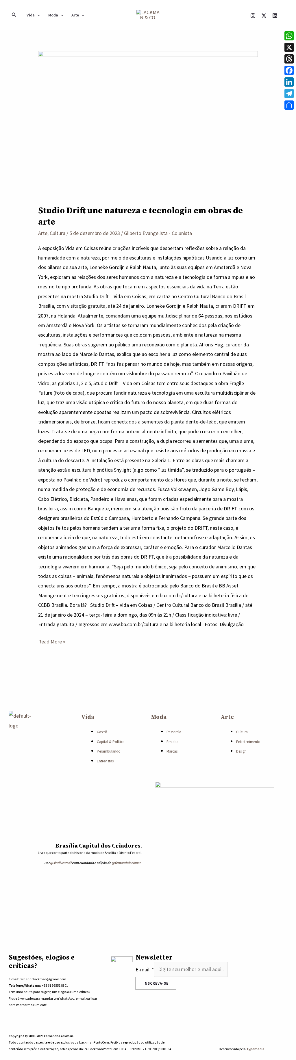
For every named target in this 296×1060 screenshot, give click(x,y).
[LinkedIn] (289, 82)
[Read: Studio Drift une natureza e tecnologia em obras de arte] (148, 123)
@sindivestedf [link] (60, 863)
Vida (31, 15)
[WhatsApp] (253, 1031)
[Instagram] (253, 15)
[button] (14, 15)
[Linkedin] (275, 15)
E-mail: (145, 969)
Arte (75, 15)
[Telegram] (289, 93)
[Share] (289, 105)
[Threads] (289, 59)
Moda (53, 15)
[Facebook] (289, 70)
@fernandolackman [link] (126, 863)
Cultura (57, 233)
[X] (264, 15)
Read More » (51, 641)
